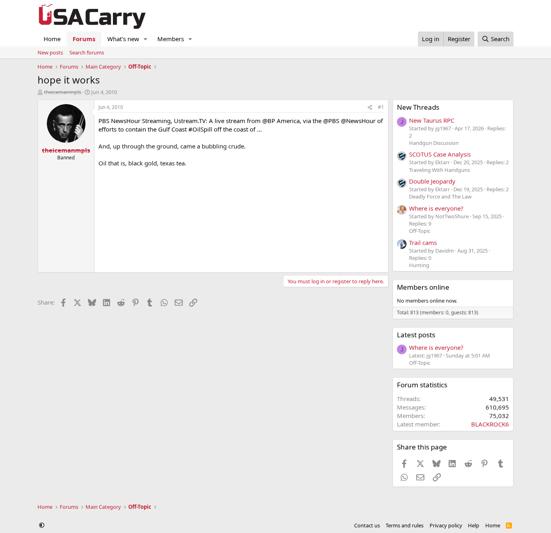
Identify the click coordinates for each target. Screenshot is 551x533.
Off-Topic (419, 230)
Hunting (419, 265)
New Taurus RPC (431, 120)
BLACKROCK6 (490, 424)
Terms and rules (405, 525)
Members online (423, 287)
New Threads (418, 107)
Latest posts (416, 334)
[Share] (370, 107)
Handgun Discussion (434, 142)
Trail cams (423, 242)
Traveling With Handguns (439, 169)
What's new (123, 39)
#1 (381, 107)
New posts (50, 52)
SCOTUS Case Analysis (440, 154)
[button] (145, 38)
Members (170, 39)
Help (473, 525)
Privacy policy (446, 525)
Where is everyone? (436, 208)
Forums (84, 39)
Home (52, 39)
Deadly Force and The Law (440, 196)
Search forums (86, 52)
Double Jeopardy (432, 181)
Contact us (367, 525)
